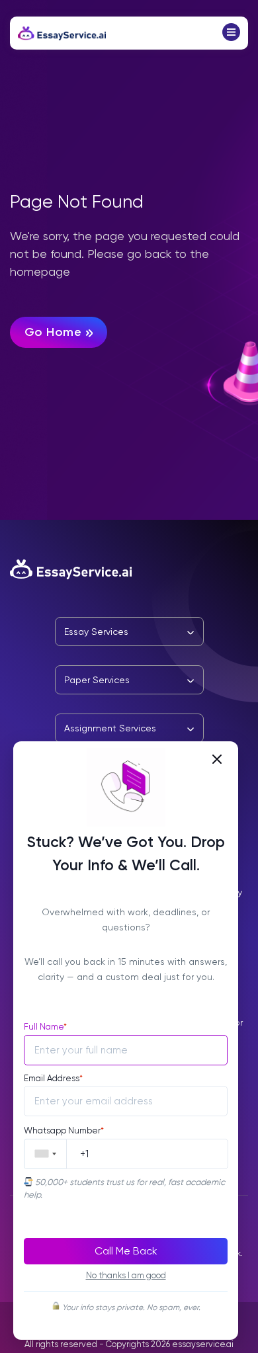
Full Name (45, 1027)
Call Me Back (126, 1251)
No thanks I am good (126, 1275)
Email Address (53, 1078)
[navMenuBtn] (231, 37)
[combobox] (45, 1154)
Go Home (53, 332)
